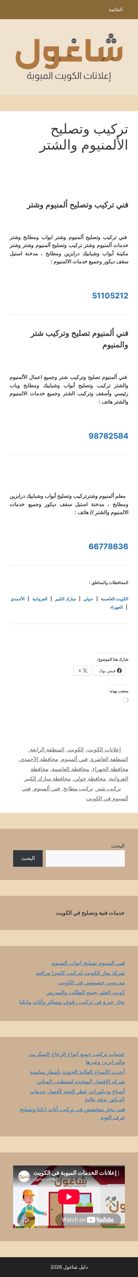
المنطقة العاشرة (109, 759)
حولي (88, 598)
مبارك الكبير (65, 598)
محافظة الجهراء (110, 769)
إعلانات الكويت (104, 749)
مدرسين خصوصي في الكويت (91, 982)
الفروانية (39, 598)
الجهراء (116, 607)
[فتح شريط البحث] (9, 11)
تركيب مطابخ (78, 788)
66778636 (108, 546)
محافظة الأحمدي (39, 759)
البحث (118, 845)
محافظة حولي (90, 778)
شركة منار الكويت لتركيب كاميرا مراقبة (80, 973)
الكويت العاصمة (114, 598)
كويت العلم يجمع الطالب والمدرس (85, 992)
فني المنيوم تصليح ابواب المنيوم (88, 963)
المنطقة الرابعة (47, 749)
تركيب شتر (108, 788)
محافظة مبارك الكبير (47, 778)
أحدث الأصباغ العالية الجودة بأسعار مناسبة (77, 1072)
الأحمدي (18, 598)
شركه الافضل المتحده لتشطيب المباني (81, 1081)
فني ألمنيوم (74, 759)
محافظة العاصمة (70, 769)
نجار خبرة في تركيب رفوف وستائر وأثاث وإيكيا (72, 1002)
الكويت (76, 749)
